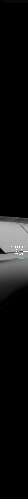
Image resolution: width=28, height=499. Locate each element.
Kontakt (21, 258)
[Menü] (26, 1)
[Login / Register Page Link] (25, 1)
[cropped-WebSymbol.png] (2, 1)
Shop (16, 258)
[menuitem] (25, 1)
